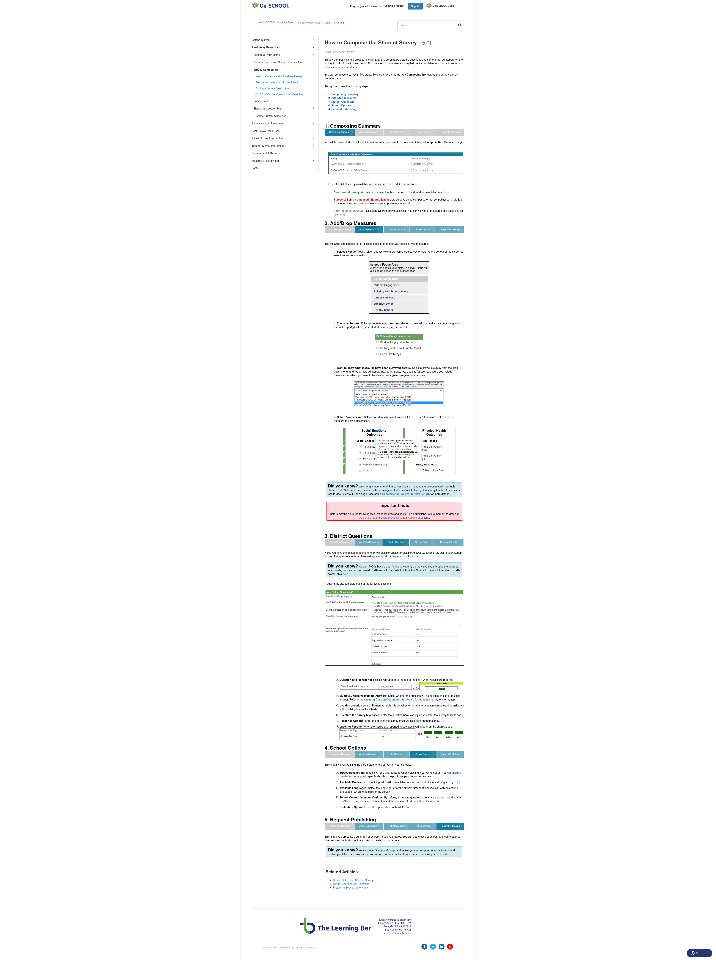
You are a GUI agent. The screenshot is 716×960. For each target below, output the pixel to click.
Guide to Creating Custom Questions (380, 517)
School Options (341, 105)
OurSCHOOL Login (444, 5)
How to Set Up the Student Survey (353, 880)
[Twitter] (433, 947)
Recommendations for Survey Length (277, 82)
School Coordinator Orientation (351, 884)
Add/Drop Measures (344, 98)
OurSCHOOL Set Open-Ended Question (279, 94)
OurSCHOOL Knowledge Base (277, 22)
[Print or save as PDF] (425, 42)
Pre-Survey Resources (308, 22)
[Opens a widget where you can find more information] (699, 953)
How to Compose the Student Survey (278, 76)
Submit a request (394, 5)
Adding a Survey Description (272, 88)
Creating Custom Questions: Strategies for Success (397, 699)
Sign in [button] (415, 6)
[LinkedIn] (442, 947)
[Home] (270, 5)
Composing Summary (345, 94)
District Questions (342, 101)
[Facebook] (424, 947)
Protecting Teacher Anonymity (350, 887)
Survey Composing (334, 22)
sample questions (418, 517)
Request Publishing (344, 109)
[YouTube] (450, 947)
